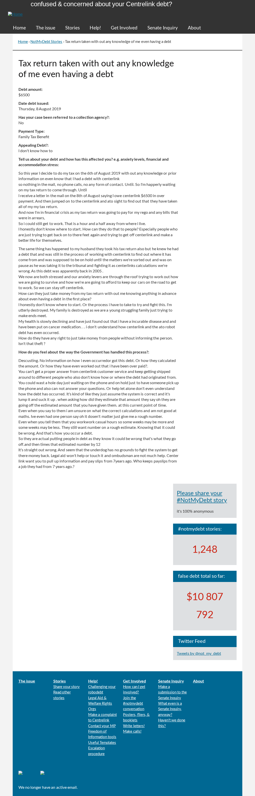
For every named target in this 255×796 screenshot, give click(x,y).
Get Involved (124, 28)
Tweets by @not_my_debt (199, 654)
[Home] (15, 11)
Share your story (66, 687)
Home (19, 28)
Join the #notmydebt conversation (133, 703)
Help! (95, 28)
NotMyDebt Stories (46, 42)
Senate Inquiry (162, 28)
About (194, 28)
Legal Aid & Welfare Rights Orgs (100, 703)
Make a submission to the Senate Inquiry (172, 692)
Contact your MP (102, 726)
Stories (72, 28)
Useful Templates (102, 743)
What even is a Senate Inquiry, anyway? (170, 709)
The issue (45, 28)
